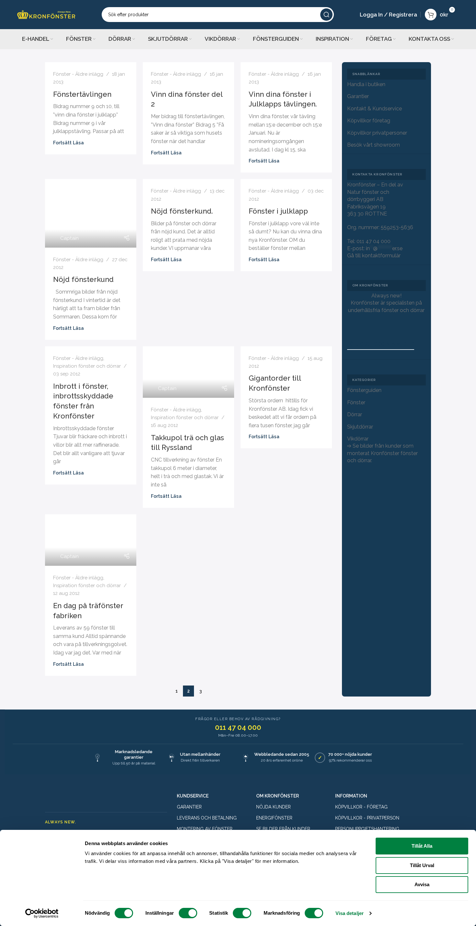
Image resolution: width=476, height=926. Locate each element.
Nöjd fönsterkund (83, 279)
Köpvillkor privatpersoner (377, 133)
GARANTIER (189, 806)
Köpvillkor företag (368, 120)
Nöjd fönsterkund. (182, 211)
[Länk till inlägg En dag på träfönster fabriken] (90, 540)
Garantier (358, 96)
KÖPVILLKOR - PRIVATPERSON (367, 817)
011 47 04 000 (374, 241)
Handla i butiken (366, 84)
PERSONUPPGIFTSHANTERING (367, 828)
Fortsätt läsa (68, 142)
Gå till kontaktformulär (374, 255)
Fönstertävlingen (82, 94)
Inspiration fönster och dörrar (87, 366)
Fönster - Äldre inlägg (78, 74)
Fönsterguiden (364, 390)
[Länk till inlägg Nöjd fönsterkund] (90, 213)
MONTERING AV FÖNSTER (204, 828)
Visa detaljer (349, 913)
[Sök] (326, 14)
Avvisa (421, 884)
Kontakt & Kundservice (374, 109)
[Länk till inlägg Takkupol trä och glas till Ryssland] (188, 372)
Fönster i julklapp (278, 211)
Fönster (356, 402)
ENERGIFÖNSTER (274, 817)
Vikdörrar (357, 439)
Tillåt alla (422, 846)
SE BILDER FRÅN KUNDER (283, 828)
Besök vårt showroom (373, 145)
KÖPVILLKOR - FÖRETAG (361, 806)
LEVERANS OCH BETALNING (207, 817)
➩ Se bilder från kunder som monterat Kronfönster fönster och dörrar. (382, 453)
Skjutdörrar (360, 427)
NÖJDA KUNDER (273, 806)
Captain (69, 238)
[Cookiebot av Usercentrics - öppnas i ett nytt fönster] (42, 913)
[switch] (188, 913)
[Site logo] (46, 14)
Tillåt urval (422, 865)
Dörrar (354, 414)
